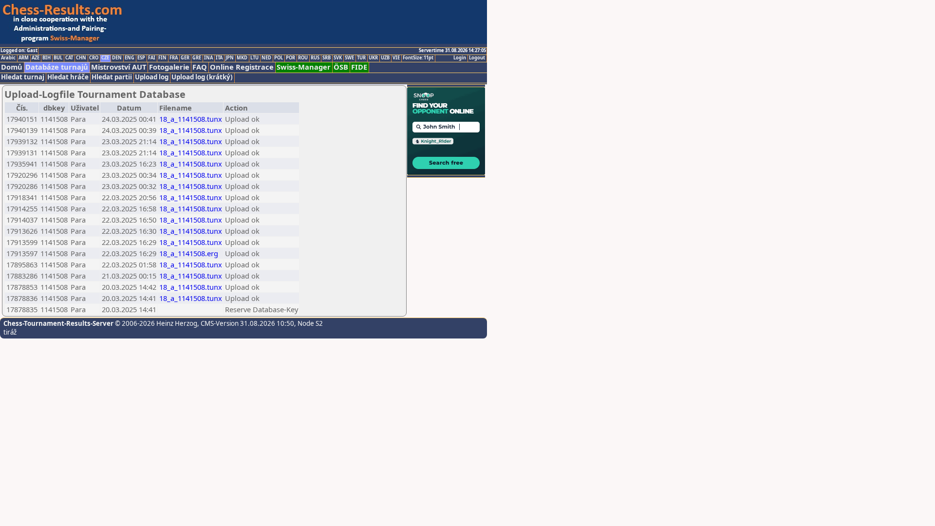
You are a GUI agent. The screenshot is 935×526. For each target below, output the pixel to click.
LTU (254, 58)
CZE (105, 58)
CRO (93, 58)
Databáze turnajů (56, 67)
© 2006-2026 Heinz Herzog (155, 323)
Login (459, 58)
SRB (326, 58)
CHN (81, 58)
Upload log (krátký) (202, 77)
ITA (219, 58)
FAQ (199, 67)
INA (208, 58)
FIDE (359, 67)
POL (278, 58)
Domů (11, 67)
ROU (303, 58)
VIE (396, 58)
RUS (315, 58)
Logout (477, 58)
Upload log (151, 77)
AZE (35, 58)
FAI (151, 58)
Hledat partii (112, 77)
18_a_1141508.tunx (190, 119)
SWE (349, 58)
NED (266, 58)
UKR (373, 58)
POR (290, 58)
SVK (338, 58)
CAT (69, 58)
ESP (141, 58)
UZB (385, 58)
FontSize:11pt (418, 58)
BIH (46, 58)
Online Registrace (242, 67)
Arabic (8, 58)
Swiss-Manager (304, 67)
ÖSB (341, 67)
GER (185, 58)
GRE (196, 58)
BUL (58, 58)
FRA (173, 58)
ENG (129, 58)
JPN (229, 58)
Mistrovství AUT (118, 67)
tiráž (10, 332)
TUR (361, 58)
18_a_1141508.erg (188, 253)
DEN (117, 58)
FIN (162, 58)
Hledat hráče (68, 77)
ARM (24, 58)
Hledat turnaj (22, 77)
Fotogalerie (169, 67)
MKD (242, 58)
